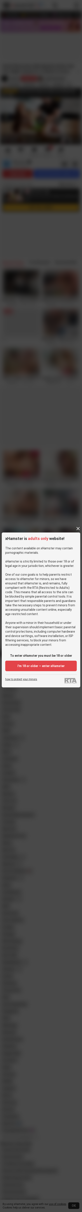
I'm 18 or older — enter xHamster (41, 666)
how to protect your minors (21, 679)
